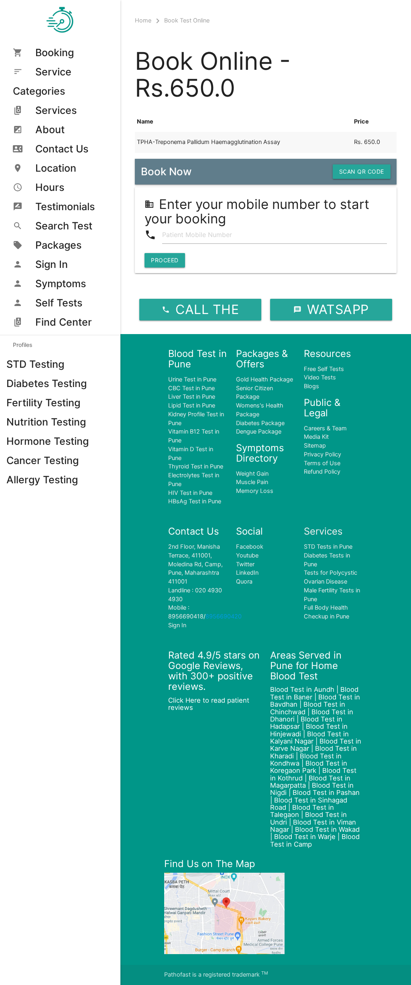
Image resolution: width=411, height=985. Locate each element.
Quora (244, 581)
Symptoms (60, 284)
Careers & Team (325, 428)
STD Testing (35, 364)
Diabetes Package (260, 423)
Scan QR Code (361, 171)
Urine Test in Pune (192, 379)
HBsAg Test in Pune (194, 501)
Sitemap (315, 445)
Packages (58, 245)
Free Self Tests (324, 369)
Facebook (249, 546)
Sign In (51, 264)
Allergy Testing (42, 480)
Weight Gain (252, 473)
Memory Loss (254, 491)
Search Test (63, 226)
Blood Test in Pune (197, 359)
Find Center (63, 322)
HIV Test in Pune (190, 493)
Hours (49, 187)
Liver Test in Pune (191, 396)
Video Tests (320, 377)
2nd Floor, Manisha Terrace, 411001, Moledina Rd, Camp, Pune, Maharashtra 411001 (195, 564)
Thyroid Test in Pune (195, 466)
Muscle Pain (252, 482)
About (50, 130)
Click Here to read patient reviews (208, 703)
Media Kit (316, 436)
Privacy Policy (322, 454)
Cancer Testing (42, 460)
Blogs (311, 386)
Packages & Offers (262, 359)
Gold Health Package (264, 379)
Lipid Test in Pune (191, 405)
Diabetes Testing (46, 383)
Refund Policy (322, 471)
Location (55, 168)
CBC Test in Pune (191, 388)
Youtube (247, 555)
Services (56, 110)
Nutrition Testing (46, 422)
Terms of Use (322, 463)
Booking (54, 53)
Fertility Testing (43, 403)
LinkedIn (247, 572)
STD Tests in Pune (328, 546)
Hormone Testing (47, 441)
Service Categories (42, 81)
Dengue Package (258, 431)
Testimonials (65, 207)
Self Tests (58, 303)
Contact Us (61, 149)
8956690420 (224, 616)
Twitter (245, 564)
